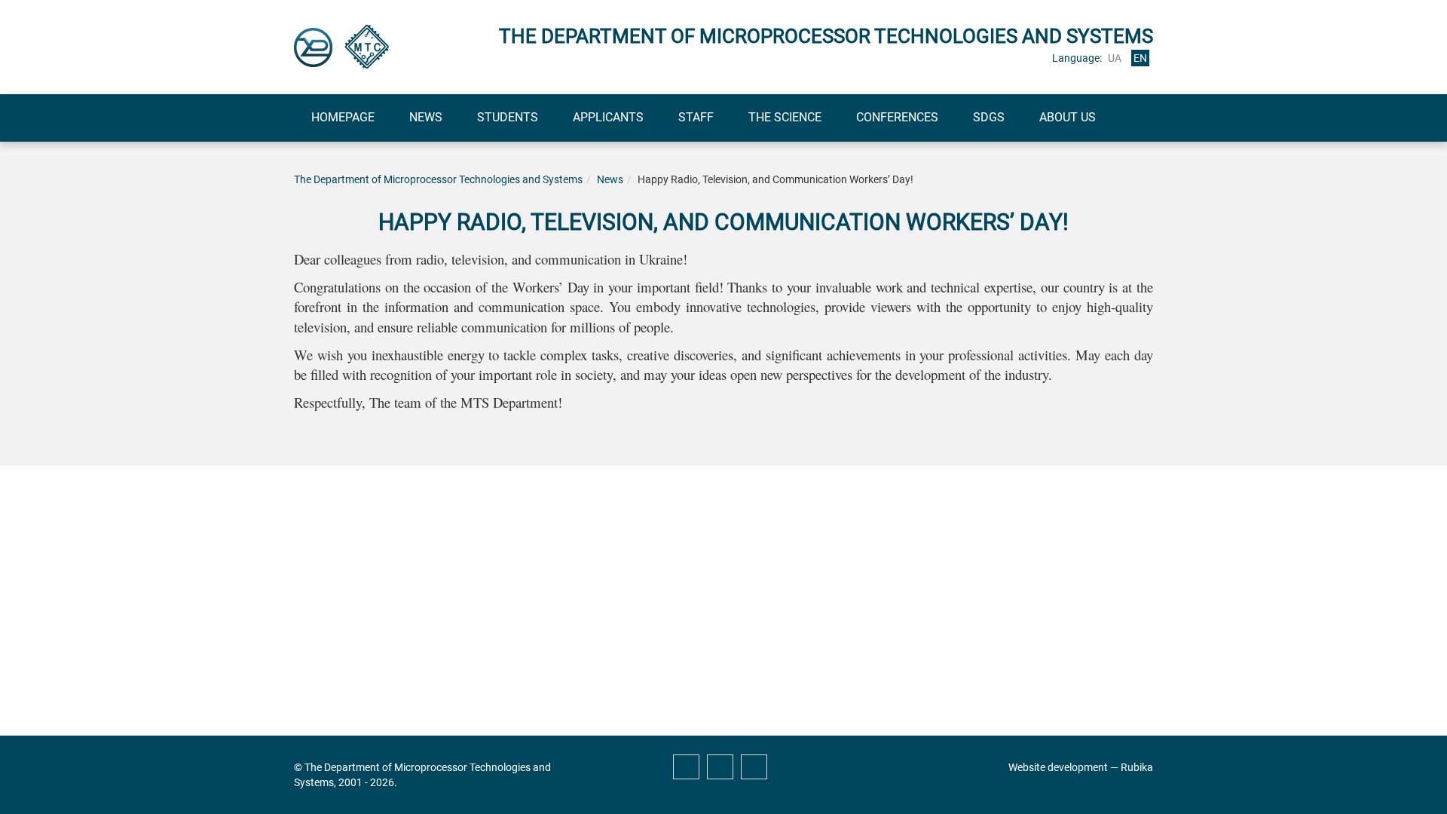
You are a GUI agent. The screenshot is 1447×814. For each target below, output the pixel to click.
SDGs (989, 117)
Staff (696, 117)
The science (784, 117)
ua (1114, 58)
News (425, 117)
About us (1067, 117)
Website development (1058, 767)
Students (507, 117)
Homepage (343, 117)
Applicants (608, 117)
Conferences (897, 117)
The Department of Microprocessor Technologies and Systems (438, 179)
